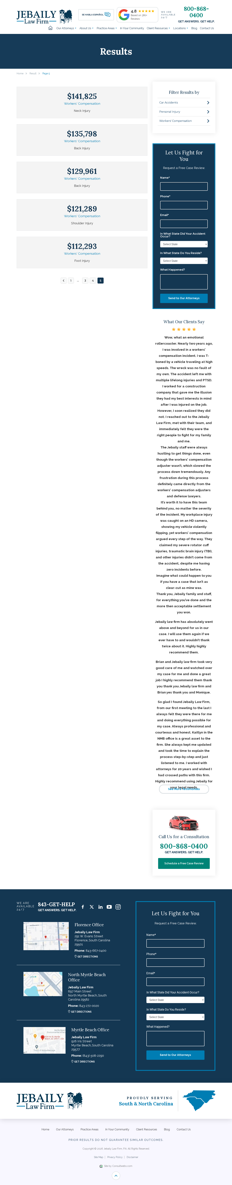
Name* (165, 177)
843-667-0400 (96, 950)
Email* (164, 215)
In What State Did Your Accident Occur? (182, 235)
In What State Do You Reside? (181, 253)
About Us (85, 28)
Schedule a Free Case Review (184, 863)
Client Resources (157, 28)
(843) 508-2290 (93, 1055)
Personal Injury (169, 111)
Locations (179, 28)
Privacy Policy (115, 1157)
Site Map (98, 1157)
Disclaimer (132, 1157)
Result (33, 73)
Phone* (165, 196)
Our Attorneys (65, 28)
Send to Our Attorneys (184, 298)
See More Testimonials (184, 789)
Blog (194, 28)
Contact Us (207, 28)
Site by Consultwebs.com (118, 1166)
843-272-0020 (89, 1006)
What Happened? (172, 269)
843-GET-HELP (56, 904)
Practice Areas (106, 28)
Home (51, 28)
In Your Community (132, 28)
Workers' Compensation (82, 103)
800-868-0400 (196, 12)
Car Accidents (168, 102)
